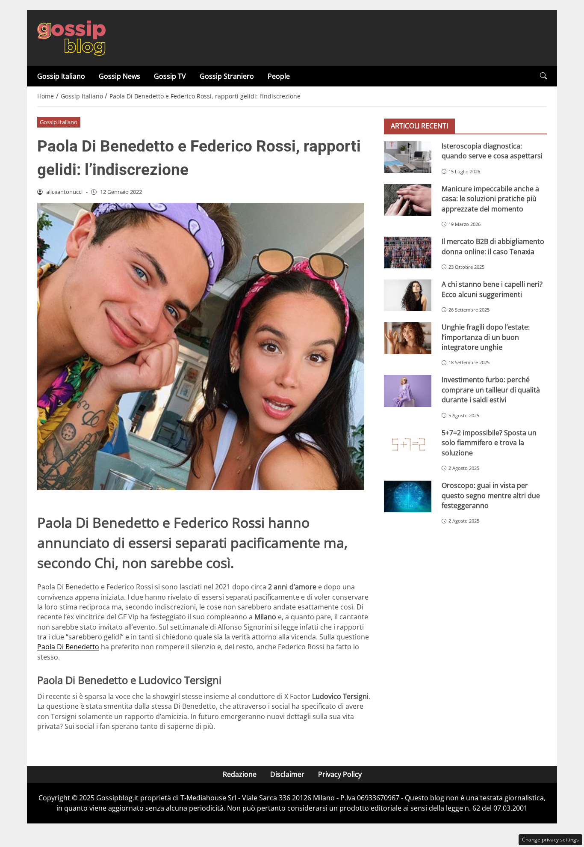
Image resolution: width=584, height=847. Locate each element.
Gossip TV (170, 76)
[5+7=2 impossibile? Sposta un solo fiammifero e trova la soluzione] (407, 444)
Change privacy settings (550, 839)
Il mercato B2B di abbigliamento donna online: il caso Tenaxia (493, 246)
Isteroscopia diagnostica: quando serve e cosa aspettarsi (492, 150)
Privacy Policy (340, 774)
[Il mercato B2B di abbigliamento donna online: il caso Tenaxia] (407, 252)
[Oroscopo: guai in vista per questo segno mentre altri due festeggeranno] (407, 496)
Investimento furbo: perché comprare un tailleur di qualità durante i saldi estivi (491, 390)
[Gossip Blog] (71, 37)
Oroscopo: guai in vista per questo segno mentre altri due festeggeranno (491, 495)
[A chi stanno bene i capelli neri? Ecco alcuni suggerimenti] (407, 295)
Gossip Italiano (61, 76)
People (279, 76)
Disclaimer (287, 774)
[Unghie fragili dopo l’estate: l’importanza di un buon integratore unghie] (407, 338)
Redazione (240, 774)
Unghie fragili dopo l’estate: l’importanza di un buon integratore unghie (486, 337)
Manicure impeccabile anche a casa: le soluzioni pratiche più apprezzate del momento (490, 199)
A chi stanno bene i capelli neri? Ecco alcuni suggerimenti (492, 289)
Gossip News (119, 76)
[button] (543, 76)
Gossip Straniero (227, 76)
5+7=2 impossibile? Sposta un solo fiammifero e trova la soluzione (489, 443)
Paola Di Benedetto (68, 646)
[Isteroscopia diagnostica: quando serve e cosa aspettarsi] (407, 157)
